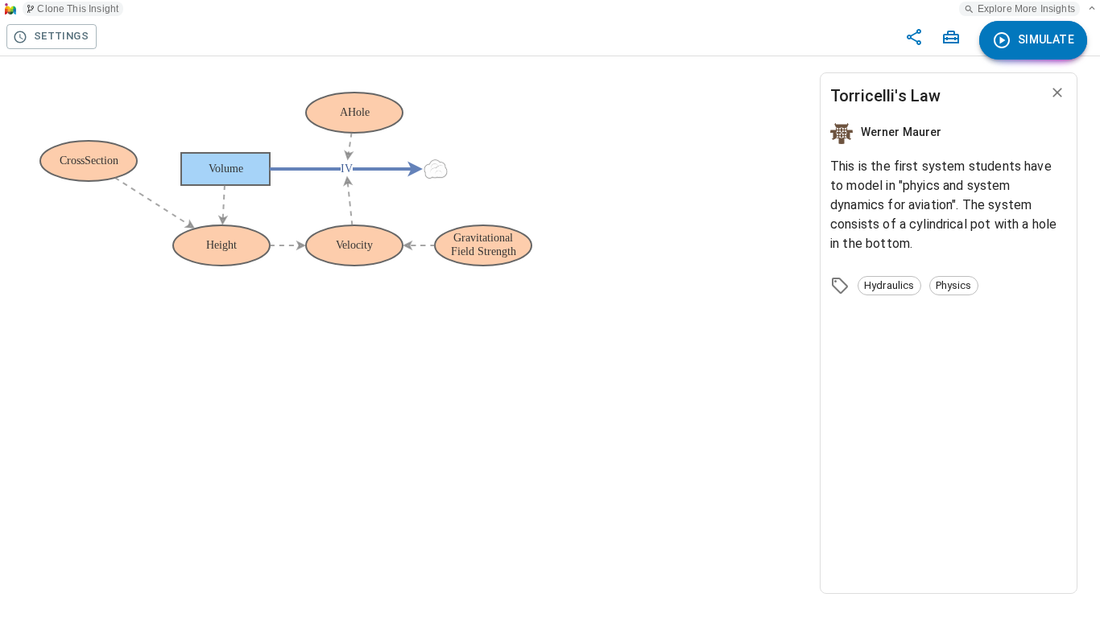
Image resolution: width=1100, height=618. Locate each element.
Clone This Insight (77, 8)
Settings (61, 36)
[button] (889, 285)
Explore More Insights (1026, 8)
